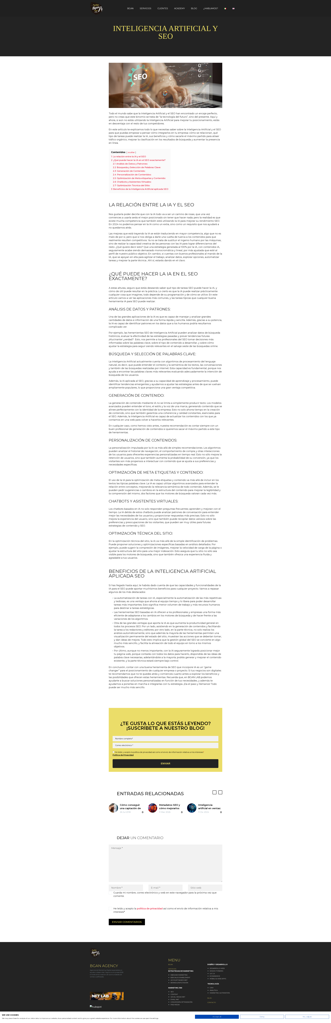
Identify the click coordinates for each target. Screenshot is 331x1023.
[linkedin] (91, 984)
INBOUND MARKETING (179, 975)
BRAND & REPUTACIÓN (179, 983)
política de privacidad (150, 908)
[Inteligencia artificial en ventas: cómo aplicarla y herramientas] (192, 808)
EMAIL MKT (175, 999)
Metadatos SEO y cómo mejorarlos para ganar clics (169, 808)
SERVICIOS (172, 969)
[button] (214, 792)
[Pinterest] (118, 700)
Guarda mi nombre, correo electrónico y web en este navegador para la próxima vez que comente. (165, 894)
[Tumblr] (122, 700)
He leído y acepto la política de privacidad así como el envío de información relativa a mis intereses (159, 752)
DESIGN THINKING (216, 971)
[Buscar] (241, 8)
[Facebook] (110, 700)
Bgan (130, 8)
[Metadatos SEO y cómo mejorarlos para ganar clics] (153, 808)
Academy (179, 8)
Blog (194, 8)
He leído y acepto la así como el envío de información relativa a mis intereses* (165, 910)
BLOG (209, 998)
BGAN (170, 964)
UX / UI (212, 973)
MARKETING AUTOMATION (220, 993)
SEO (172, 992)
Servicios (145, 8)
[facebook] (101, 984)
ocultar (131, 152)
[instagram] (96, 984)
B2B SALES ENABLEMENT (180, 977)
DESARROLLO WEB (217, 968)
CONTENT (174, 994)
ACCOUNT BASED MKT (179, 980)
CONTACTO (211, 1002)
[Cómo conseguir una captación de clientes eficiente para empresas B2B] (114, 808)
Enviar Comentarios (127, 921)
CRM (211, 988)
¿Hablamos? (210, 8)
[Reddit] (130, 700)
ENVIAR (165, 763)
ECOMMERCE (215, 976)
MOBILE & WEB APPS (218, 979)
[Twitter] (114, 700)
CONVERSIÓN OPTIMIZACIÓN (181, 1002)
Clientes (162, 8)
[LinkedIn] (126, 700)
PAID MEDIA (175, 1005)
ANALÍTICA (214, 990)
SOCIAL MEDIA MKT (178, 997)
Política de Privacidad (123, 755)
